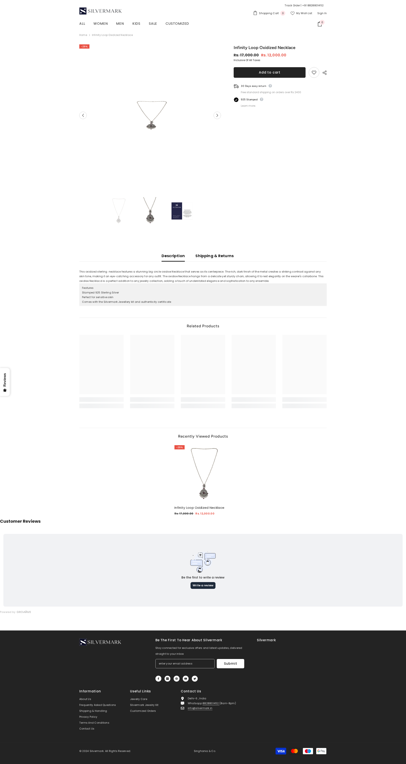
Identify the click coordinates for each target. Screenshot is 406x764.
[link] (101, 399)
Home (83, 35)
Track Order (292, 5)
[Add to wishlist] (314, 72)
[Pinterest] (177, 679)
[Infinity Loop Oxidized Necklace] (203, 473)
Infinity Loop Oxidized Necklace (199, 507)
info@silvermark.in (200, 708)
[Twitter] (195, 679)
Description (173, 255)
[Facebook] (158, 679)
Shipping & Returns (214, 255)
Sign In (322, 13)
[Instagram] (167, 679)
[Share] (323, 73)
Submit (230, 663)
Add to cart (269, 72)
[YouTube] (186, 679)
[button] (83, 115)
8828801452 (211, 703)
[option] (150, 115)
